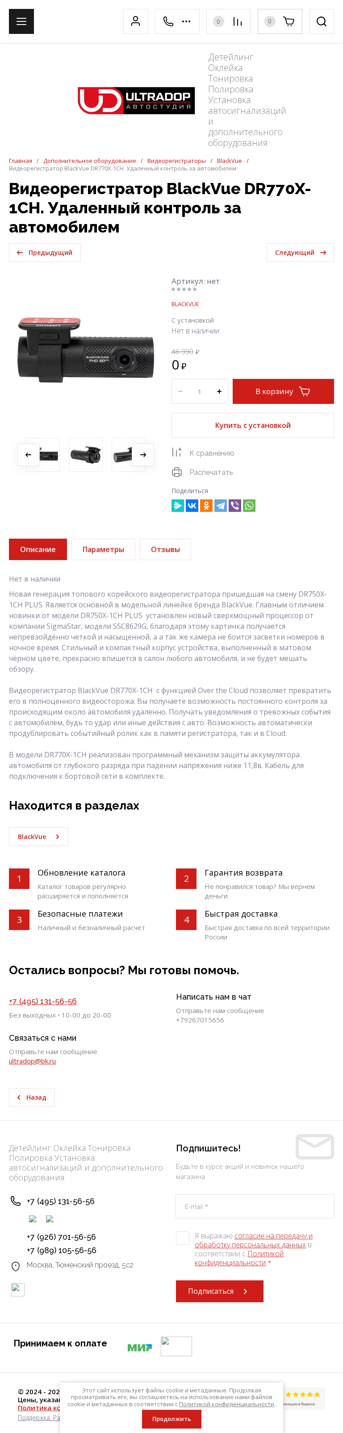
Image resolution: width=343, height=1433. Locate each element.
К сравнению (211, 453)
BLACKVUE (185, 304)
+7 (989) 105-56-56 (61, 1250)
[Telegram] (220, 505)
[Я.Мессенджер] (178, 505)
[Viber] (235, 505)
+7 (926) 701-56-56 (61, 1237)
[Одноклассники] (206, 505)
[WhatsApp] (249, 505)
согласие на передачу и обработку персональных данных (254, 1240)
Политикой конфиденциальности (239, 1258)
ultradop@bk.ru (32, 1060)
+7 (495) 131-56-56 (43, 1001)
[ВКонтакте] (192, 505)
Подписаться (211, 1291)
